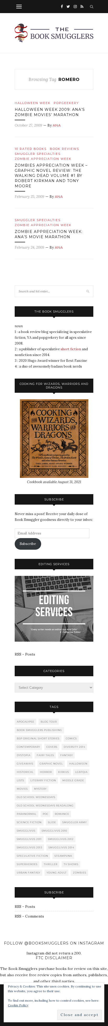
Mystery (40, 788)
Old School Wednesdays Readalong (45, 805)
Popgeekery (66, 103)
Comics (71, 738)
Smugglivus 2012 (61, 839)
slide (52, 822)
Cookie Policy (18, 1005)
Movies (22, 788)
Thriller (50, 864)
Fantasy (66, 755)
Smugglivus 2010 (54, 830)
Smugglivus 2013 (29, 847)
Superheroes (27, 864)
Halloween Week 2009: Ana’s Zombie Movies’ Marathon (50, 112)
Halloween (78, 763)
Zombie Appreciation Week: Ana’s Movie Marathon (49, 234)
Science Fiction (29, 822)
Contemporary (28, 746)
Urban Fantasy (28, 872)
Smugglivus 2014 (61, 847)
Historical (25, 772)
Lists (20, 780)
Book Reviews (64, 149)
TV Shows (71, 864)
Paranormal (26, 813)
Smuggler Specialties (38, 154)
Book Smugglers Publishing (39, 730)
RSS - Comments (29, 916)
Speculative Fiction (32, 855)
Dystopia (23, 755)
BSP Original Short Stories (38, 738)
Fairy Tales (45, 755)
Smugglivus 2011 (29, 839)
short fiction (71, 349)
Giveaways (25, 763)
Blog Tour (49, 721)
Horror (46, 772)
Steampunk (63, 855)
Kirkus (63, 772)
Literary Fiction (43, 780)
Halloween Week (33, 103)
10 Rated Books (31, 149)
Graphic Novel (51, 763)
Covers (51, 746)
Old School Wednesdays (36, 797)
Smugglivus (26, 830)
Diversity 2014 (74, 746)
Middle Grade (73, 780)
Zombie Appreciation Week (43, 159)
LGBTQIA (81, 772)
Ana (57, 125)
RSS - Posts (25, 654)
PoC (45, 813)
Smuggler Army (74, 822)
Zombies (79, 872)
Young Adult (57, 872)
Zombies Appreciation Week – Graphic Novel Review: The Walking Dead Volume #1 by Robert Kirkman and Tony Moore (51, 175)
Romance (62, 813)
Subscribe (28, 544)
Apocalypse (25, 721)
